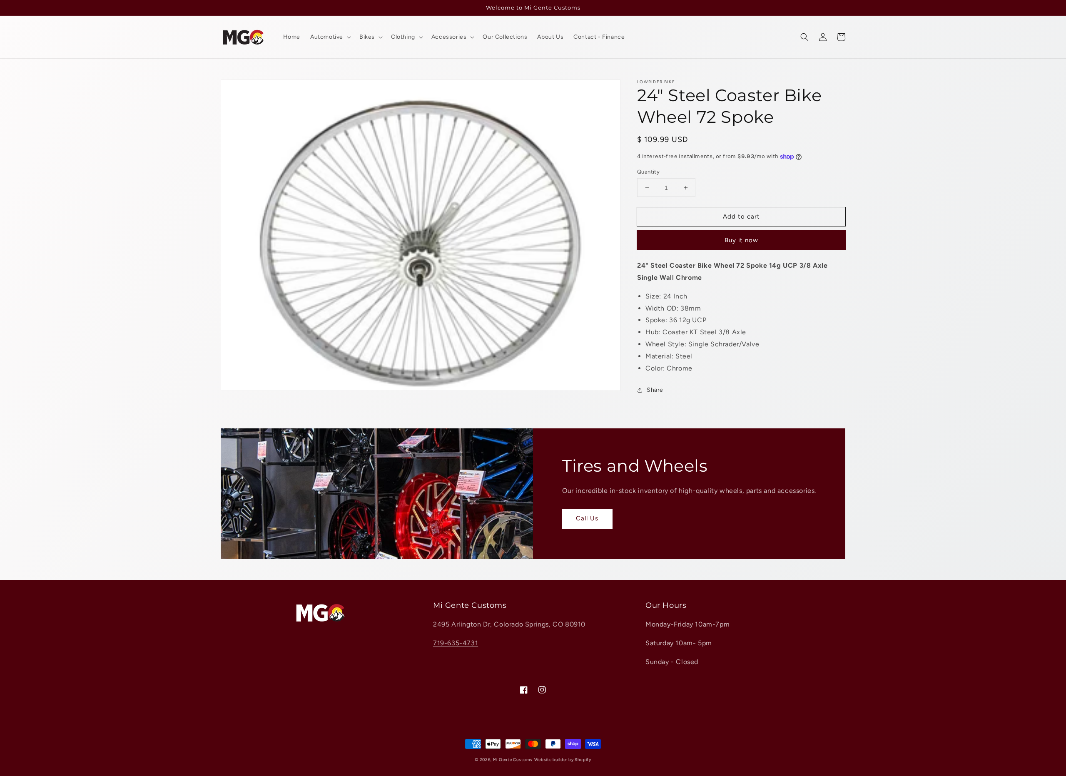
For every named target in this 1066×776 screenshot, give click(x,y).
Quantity (648, 172)
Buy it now (741, 240)
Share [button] (655, 390)
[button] (804, 37)
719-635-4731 (455, 643)
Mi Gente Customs (513, 759)
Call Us (587, 518)
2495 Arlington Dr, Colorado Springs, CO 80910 (509, 624)
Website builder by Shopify (562, 759)
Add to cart (741, 216)
